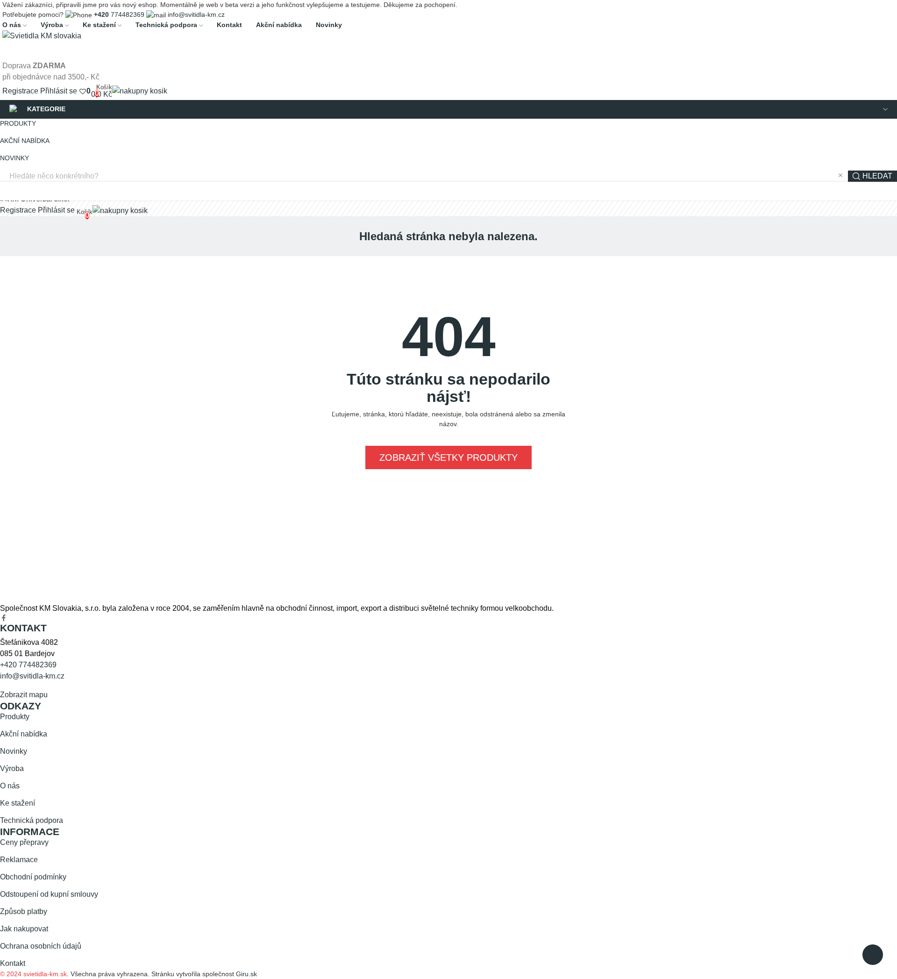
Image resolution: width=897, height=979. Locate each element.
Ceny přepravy (24, 842)
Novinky (13, 751)
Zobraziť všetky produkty (448, 457)
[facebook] (3, 618)
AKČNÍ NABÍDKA (25, 140)
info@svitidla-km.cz (196, 14)
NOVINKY (14, 158)
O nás (10, 786)
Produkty (14, 717)
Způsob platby (23, 911)
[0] (82, 91)
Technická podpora (31, 820)
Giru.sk (246, 974)
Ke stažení (17, 803)
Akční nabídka (23, 734)
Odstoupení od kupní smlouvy (49, 894)
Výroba (12, 768)
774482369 (119, 14)
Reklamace (19, 860)
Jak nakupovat (24, 929)
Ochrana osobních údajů (40, 946)
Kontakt (12, 963)
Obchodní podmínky (33, 877)
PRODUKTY (18, 123)
